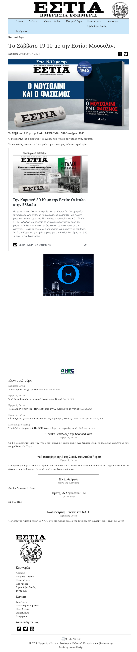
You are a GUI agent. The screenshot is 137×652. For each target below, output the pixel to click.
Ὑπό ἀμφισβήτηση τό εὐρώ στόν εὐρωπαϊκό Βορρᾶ (35, 399)
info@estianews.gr (104, 643)
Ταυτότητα (21, 602)
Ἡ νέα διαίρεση (68, 479)
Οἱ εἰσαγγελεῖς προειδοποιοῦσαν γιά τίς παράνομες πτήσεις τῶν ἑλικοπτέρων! (50, 418)
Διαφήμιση (21, 616)
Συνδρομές (21, 31)
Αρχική (20, 21)
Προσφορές (112, 21)
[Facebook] (120, 54)
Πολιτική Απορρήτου (27, 605)
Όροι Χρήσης (23, 609)
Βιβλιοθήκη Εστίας (97, 26)
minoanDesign (76, 647)
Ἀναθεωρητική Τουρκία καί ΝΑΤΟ (68, 512)
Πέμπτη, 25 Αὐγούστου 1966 (68, 493)
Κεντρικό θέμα (74, 21)
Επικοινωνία (22, 612)
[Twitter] (126, 54)
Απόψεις (33, 21)
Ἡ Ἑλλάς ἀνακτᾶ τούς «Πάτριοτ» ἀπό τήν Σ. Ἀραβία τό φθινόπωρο (44, 408)
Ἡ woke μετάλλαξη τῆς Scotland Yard (28, 389)
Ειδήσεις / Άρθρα (52, 21)
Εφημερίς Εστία (16, 53)
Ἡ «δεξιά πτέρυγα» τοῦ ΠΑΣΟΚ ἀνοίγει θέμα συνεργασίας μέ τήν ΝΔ (45, 428)
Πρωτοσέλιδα (94, 21)
